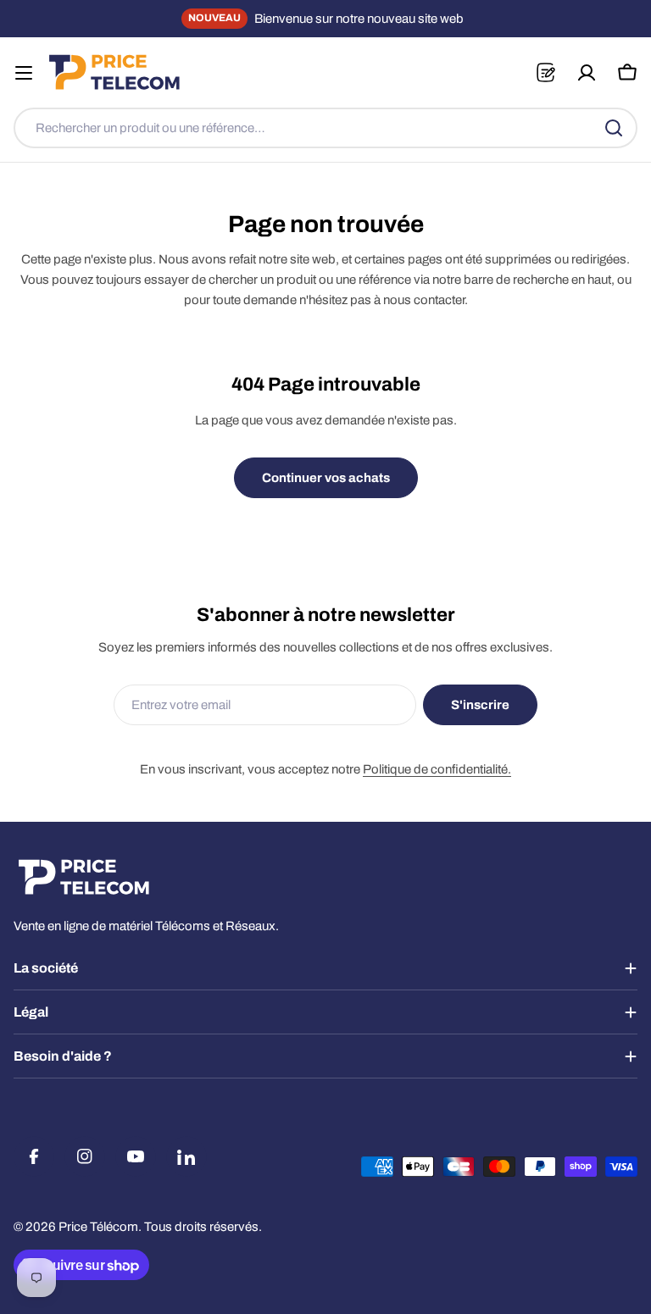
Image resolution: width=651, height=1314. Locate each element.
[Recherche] (614, 128)
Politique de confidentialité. (437, 769)
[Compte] (586, 73)
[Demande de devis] (545, 72)
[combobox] (325, 128)
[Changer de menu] (24, 73)
